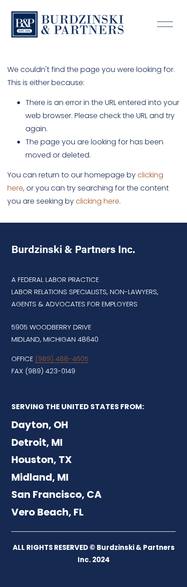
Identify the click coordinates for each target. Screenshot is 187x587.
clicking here (97, 201)
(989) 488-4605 (62, 358)
